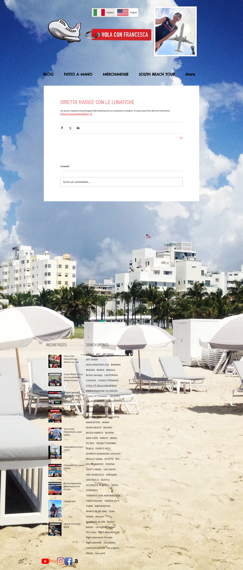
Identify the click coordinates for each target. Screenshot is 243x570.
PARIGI (113, 438)
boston (90, 527)
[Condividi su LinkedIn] (78, 127)
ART (98, 354)
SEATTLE (105, 479)
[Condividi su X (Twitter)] (70, 127)
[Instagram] (61, 561)
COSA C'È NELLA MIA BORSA (101, 385)
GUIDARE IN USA (95, 411)
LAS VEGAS (112, 411)
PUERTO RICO (103, 448)
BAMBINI (116, 364)
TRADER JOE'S (112, 500)
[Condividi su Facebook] (61, 127)
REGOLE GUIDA (94, 458)
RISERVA (109, 464)
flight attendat (94, 542)
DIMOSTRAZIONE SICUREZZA (102, 390)
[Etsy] (53, 561)
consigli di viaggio (105, 527)
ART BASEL (108, 354)
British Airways (94, 375)
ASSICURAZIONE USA (97, 364)
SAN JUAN (111, 474)
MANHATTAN (93, 422)
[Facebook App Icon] (68, 561)
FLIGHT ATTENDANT (97, 396)
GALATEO (115, 396)
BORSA (100, 369)
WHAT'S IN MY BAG (96, 511)
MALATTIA (113, 417)
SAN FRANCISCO (95, 474)
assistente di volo (95, 521)
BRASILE (110, 369)
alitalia (89, 516)
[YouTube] (45, 561)
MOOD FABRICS (94, 432)
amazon (99, 516)
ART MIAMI (92, 359)
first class (91, 532)
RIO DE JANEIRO (94, 464)
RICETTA (108, 458)
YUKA (112, 511)
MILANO (107, 427)
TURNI (89, 506)
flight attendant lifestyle (99, 537)
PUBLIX (90, 448)
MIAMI (105, 422)
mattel (89, 553)
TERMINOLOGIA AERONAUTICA (103, 495)
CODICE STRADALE (108, 380)
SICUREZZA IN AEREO (97, 485)
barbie (110, 521)
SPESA (114, 485)
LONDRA (90, 417)
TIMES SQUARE (94, 500)
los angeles (113, 547)
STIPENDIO (92, 490)
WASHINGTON (102, 506)
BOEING (90, 369)
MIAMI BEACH (93, 427)
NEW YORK (92, 438)
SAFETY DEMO (93, 469)
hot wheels (110, 542)
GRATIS (110, 401)
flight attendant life (109, 532)
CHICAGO (91, 380)
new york (100, 553)
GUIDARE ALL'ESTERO (97, 406)
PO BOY (90, 443)
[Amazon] (76, 561)
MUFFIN (109, 432)
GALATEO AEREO (95, 401)
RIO (117, 458)
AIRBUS (90, 354)
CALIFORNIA (111, 375)
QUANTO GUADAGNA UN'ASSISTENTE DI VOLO (104, 453)
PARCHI (104, 438)
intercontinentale (95, 547)
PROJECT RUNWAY (106, 443)
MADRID (101, 417)
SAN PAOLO (92, 479)
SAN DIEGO (109, 469)
